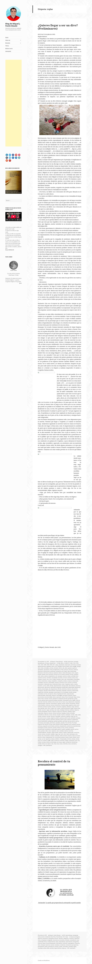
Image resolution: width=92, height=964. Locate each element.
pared (39, 719)
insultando (72, 703)
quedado (68, 729)
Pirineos (47, 663)
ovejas (48, 718)
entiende (46, 692)
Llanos (58, 708)
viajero (49, 744)
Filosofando (59, 937)
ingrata (59, 703)
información (54, 703)
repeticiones (70, 732)
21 (64, 663)
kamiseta (40, 706)
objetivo (68, 716)
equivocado (57, 692)
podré (46, 946)
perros (77, 721)
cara (77, 676)
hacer (44, 943)
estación (54, 695)
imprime (48, 703)
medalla (70, 711)
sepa (73, 735)
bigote (76, 673)
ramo (49, 731)
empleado (64, 690)
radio (46, 731)
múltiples (67, 715)
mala (58, 710)
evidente (70, 695)
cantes (69, 676)
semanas (57, 735)
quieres (72, 729)
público (59, 729)
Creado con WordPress (44, 960)
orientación (68, 945)
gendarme (55, 698)
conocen (57, 682)
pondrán (74, 724)
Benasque (68, 673)
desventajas (45, 689)
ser (76, 735)
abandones (62, 665)
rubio (67, 734)
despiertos (77, 687)
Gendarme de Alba (63, 698)
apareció (74, 668)
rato (58, 731)
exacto (74, 695)
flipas (75, 697)
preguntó (45, 726)
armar (51, 669)
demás (51, 686)
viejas (63, 948)
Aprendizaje (69, 935)
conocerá (61, 682)
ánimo (60, 668)
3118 (77, 663)
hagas (73, 700)
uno (58, 742)
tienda (77, 739)
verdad (39, 744)
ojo (74, 716)
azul (62, 671)
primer (54, 727)
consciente (61, 940)
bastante (55, 673)
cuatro (71, 684)
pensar (55, 721)
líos (55, 708)
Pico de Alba (68, 723)
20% (62, 663)
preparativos (63, 726)
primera (59, 727)
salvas (39, 735)
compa (49, 681)
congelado (49, 940)
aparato (70, 668)
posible (78, 724)
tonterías (56, 740)
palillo (66, 718)
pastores (69, 719)
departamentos (58, 686)
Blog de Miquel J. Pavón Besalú (12, 24)
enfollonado (75, 690)
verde (43, 744)
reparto (61, 732)
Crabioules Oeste (56, 684)
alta (71, 666)
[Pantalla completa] (20, 219)
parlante (53, 719)
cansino (65, 676)
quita (39, 731)
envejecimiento (51, 941)
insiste (63, 703)
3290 (45, 665)
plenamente (41, 946)
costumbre (40, 684)
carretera (49, 677)
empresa (69, 690)
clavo (62, 679)
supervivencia (57, 948)
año (63, 668)
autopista (58, 671)
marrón (50, 711)
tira (41, 740)
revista (43, 734)
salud (44, 948)
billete (39, 674)
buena (63, 674)
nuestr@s (57, 716)
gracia (47, 700)
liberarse (77, 943)
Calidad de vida (49, 937)
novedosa (56, 945)
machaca (52, 710)
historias (45, 702)
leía (39, 708)
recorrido (70, 731)
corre (65, 682)
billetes (44, 674)
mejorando (40, 713)
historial (40, 702)
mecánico (64, 711)
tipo (39, 740)
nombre (44, 716)
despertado (65, 687)
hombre (50, 702)
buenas (67, 674)
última (48, 742)
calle (39, 676)
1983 (59, 663)
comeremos (44, 681)
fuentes (46, 698)
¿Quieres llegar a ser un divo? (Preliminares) (58, 26)
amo (39, 668)
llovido (39, 710)
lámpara (69, 706)
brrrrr (59, 674)
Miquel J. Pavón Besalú (57, 661)
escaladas (65, 692)
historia (78, 700)
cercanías (60, 677)
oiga (72, 716)
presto (45, 727)
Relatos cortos (9, 48)
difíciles (59, 689)
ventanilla (68, 742)
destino (40, 689)
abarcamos (68, 665)
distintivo (64, 689)
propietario (48, 729)
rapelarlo (53, 731)
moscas (54, 715)
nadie (79, 715)
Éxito (54, 937)
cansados (60, 676)
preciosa (40, 726)
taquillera (48, 739)
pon (70, 724)
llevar (78, 708)
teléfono (57, 739)
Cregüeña (67, 684)
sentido (52, 948)
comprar (69, 681)
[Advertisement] (13, 103)
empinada (58, 690)
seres (78, 735)
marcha (40, 711)
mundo (72, 715)
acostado (78, 665)
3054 (66, 663)
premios (57, 726)
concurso (45, 682)
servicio (40, 737)
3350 (48, 665)
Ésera (55, 694)
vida (55, 744)
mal (55, 710)
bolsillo (56, 938)
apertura (40, 938)
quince (76, 729)
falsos (63, 697)
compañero (54, 681)
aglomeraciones (42, 666)
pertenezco (52, 723)
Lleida (75, 708)
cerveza (69, 677)
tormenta (61, 740)
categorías (66, 938)
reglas (53, 732)
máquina (76, 710)
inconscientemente (50, 943)
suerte (74, 737)
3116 (74, 663)
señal (61, 735)
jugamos (71, 705)
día (49, 689)
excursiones (41, 697)
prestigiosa (41, 727)
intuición (65, 943)
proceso (57, 946)
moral (50, 715)
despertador (71, 687)
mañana (72, 710)
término (69, 739)
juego (66, 705)
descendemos (72, 686)
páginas (53, 718)
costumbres (73, 940)
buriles (71, 674)
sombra (63, 737)
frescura (40, 943)
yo (65, 948)
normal (48, 716)
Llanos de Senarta (65, 708)
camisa (46, 676)
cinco (50, 679)
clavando (58, 679)
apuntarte (46, 669)
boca (47, 674)
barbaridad (73, 671)
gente (75, 698)
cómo (39, 940)
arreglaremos (56, 669)
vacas (60, 742)
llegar (71, 708)
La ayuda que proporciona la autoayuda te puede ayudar (63, 903)
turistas (44, 742)
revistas (48, 734)
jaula (63, 705)
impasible (77, 702)
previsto (50, 727)
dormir (75, 689)
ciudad (54, 679)
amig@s (74, 666)
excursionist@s (48, 697)
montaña (72, 713)
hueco (63, 702)
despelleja (59, 687)
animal (51, 668)
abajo (57, 665)
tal (44, 739)
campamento (51, 676)
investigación (71, 943)
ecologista (40, 690)
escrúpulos (50, 694)
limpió (52, 708)
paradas (78, 718)
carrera (44, 677)
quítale (43, 731)
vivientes (65, 744)
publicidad (54, 729)
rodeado (52, 734)
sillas (43, 737)
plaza (61, 724)
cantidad (73, 676)
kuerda (53, 706)
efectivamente (51, 690)
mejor (73, 711)
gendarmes (71, 698)
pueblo (63, 729)
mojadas (63, 713)
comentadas (70, 679)
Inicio (6, 37)
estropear (65, 695)
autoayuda (51, 938)
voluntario (74, 744)
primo (62, 727)
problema (71, 727)
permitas (65, 721)
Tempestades (63, 739)
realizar (66, 731)
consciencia (56, 940)
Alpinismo (70, 661)
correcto (69, 682)
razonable (65, 946)
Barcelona (46, 673)
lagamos (64, 706)
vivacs (61, 744)
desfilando (53, 687)
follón (39, 698)
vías (52, 744)
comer (39, 681)
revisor (39, 734)
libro (49, 708)
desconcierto (41, 687)
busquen (76, 674)
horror (60, 702)
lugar (47, 710)
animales (56, 668)
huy (67, 702)
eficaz (45, 941)
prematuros (51, 946)
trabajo (66, 740)
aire (56, 666)
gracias (51, 700)
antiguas (77, 937)
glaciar (43, 700)
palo (69, 718)
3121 (39, 665)
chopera (40, 679)
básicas (51, 673)
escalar (70, 692)
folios (78, 697)
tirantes (45, 740)
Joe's (20, 283)
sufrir (78, 737)
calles (42, 676)
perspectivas (75, 945)
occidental (62, 945)
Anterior (3, 182)
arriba (62, 669)
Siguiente (24, 182)
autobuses (52, 671)
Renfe (56, 732)
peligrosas (50, 721)
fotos (42, 698)
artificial (75, 669)
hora (53, 702)
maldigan (62, 710)
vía (46, 744)
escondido (40, 694)
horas (56, 702)
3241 (42, 665)
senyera (70, 735)
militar (54, 713)
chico (76, 677)
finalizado (70, 697)
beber (64, 673)
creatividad (40, 941)
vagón (63, 742)
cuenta (75, 684)
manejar (43, 945)
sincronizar (57, 737)
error (61, 692)
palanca (62, 718)
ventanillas (74, 742)
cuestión (40, 686)
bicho (73, 673)
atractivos (45, 938)
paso (65, 719)
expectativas (62, 941)
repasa (65, 732)
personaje (40, 723)
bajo (69, 671)
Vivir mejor (65, 937)
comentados (76, 679)
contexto (67, 940)
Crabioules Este (48, 684)
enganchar (40, 692)
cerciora (65, 677)
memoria (47, 945)
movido (59, 715)
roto (65, 734)
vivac (57, 744)
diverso (69, 689)
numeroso (63, 716)
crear (77, 940)
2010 (64, 935)
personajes (46, 723)
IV (61, 705)
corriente (74, 682)
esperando (48, 695)
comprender (75, 681)
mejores (46, 713)
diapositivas (54, 689)
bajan (65, 671)
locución (44, 710)
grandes (60, 700)
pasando (57, 719)
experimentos (69, 941)
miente (50, 713)
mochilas (58, 713)
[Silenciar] (18, 219)
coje (65, 679)
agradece (48, 666)
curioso (44, 686)
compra (65, 681)
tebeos (53, 739)
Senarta (65, 735)
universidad (53, 742)
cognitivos (76, 938)
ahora (53, 666)
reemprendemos (42, 732)
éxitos (54, 697)
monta (67, 713)
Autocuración (41, 937)
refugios (49, 732)
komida (45, 706)
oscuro (44, 718)
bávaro (60, 673)
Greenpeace (66, 700)
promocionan (41, 729)
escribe (45, 694)
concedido (40, 682)
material (54, 711)
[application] (13, 216)
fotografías (76, 941)
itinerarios (57, 705)
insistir (67, 703)
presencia (69, 726)
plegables (66, 724)
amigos (79, 666)
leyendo (42, 708)
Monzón (47, 715)
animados (46, 668)
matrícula (59, 711)
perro (73, 721)
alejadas (60, 666)
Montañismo (41, 663)
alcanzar (73, 937)
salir (76, 734)
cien (48, 679)
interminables (41, 705)
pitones (58, 724)
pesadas (58, 723)
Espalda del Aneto (61, 694)
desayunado (65, 686)
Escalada (76, 661)
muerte (63, 715)
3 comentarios (48, 745)
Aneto (42, 668)
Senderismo (53, 663)
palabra (57, 718)
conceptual (44, 940)
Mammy (67, 710)
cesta (73, 677)
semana (52, 735)
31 (68, 663)
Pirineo (50, 724)
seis (43, 735)
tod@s (48, 740)
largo (73, 706)
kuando (49, 706)
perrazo (70, 721)
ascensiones (46, 671)
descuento (47, 687)
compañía (60, 681)
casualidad (54, 677)
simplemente (49, 737)
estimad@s (59, 695)
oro (76, 716)
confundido (51, 682)
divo (73, 689)
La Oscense (58, 706)
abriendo (73, 665)
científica (71, 938)
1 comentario (72, 948)
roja (59, 734)
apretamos (40, 669)
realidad (61, 731)
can (56, 676)
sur (42, 739)
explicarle (58, 697)
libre (46, 708)
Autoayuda (8, 51)
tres (79, 740)
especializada (70, 694)
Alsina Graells (65, 666)
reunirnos (76, 732)
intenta (77, 703)
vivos (69, 744)
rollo (62, 734)
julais (74, 705)
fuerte (50, 698)
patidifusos (75, 719)
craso (63, 684)
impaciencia (71, 702)
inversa (52, 705)
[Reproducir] (7, 219)
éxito (57, 941)
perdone (60, 721)
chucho (44, 679)
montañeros (41, 715)
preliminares (51, 726)
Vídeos (7, 46)
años (66, 668)
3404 (51, 665)
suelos (67, 737)
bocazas (51, 674)
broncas (56, 674)
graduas (55, 700)
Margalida (44, 711)
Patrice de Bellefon (42, 721)
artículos (70, 669)
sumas (39, 739)
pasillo (62, 719)
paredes (43, 719)
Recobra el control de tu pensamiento (54, 762)
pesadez (63, 723)
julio (78, 705)
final (66, 697)
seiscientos (47, 735)
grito (70, 700)
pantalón (73, 718)
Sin (53, 737)
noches (39, 716)
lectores (77, 706)
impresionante (41, 703)
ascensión (40, 671)
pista (54, 724)
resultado (40, 948)
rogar (56, 734)
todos (52, 740)
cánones (61, 938)
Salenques (72, 734)
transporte (71, 740)
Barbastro (40, 673)
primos (66, 727)
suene (70, 737)
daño (48, 686)
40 (53, 665)
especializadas (41, 695)
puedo (60, 946)
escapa (74, 692)
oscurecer (40, 718)
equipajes (51, 692)
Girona (39, 700)
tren (76, 740)
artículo (66, 669)
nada (76, 715)
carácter (40, 677)
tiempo (73, 739)
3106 (71, 663)
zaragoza (40, 745)
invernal (48, 705)
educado (46, 690)
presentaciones (76, 726)
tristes (39, 742)
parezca (48, 719)
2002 (66, 661)
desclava (78, 686)
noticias (53, 716)
